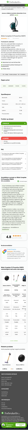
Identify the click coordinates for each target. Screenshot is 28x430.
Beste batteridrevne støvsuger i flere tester (16, 295)
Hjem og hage (7, 7)
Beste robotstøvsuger (6, 385)
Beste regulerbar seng (6, 383)
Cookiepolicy (4, 406)
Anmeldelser (22, 74)
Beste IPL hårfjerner (6, 379)
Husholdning (13, 7)
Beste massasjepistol (6, 377)
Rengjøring (19, 7)
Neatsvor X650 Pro (7, 285)
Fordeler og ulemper (13, 74)
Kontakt (3, 404)
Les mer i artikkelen (14, 340)
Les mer (16, 15)
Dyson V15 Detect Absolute (16, 285)
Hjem (2, 7)
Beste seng (4, 381)
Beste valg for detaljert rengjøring (7, 295)
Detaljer (6, 74)
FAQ (18, 74)
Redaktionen (5, 229)
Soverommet (4, 394)
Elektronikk (4, 395)
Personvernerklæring (6, 408)
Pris (3, 74)
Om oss (3, 403)
